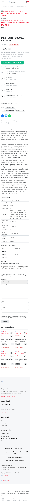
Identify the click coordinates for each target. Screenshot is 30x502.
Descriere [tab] (4, 121)
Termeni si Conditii (6, 436)
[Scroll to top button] (27, 494)
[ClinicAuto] (15, 2)
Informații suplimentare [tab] (15, 121)
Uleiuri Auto (11, 6)
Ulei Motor (18, 6)
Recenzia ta (4, 284)
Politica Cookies (5, 433)
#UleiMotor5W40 (20, 110)
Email (3, 308)
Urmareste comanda (6, 465)
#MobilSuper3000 (10, 107)
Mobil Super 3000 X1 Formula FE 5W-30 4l (20, 340)
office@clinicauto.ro (7, 413)
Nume (3, 301)
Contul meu (4, 421)
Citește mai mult (12, 344)
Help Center (4, 425)
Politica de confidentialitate (9, 438)
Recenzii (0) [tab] (5, 123)
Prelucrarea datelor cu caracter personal (12, 441)
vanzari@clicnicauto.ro (8, 396)
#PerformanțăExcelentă (8, 110)
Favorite (3, 423)
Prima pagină (4, 6)
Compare (11, 336)
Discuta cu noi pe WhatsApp (13, 62)
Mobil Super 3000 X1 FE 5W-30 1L (14, 14)
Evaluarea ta (4, 279)
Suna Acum (19, 74)
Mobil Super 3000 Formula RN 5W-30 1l (15, 23)
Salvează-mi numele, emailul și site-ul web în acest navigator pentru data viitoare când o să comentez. (14, 317)
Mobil (23, 6)
